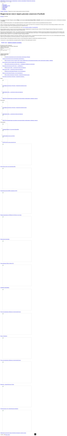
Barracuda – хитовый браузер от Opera (7, 384)
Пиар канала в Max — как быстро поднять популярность (13, 92)
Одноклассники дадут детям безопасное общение (9, 408)
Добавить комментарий (4, 54)
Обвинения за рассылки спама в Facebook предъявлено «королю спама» (13, 432)
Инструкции (5, 7)
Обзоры (4, 8)
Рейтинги (4, 9)
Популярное (5, 4)
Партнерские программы (4, 239)
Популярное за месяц (6, 5)
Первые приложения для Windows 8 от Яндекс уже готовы (10, 214)
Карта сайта (7, 434)
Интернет (6, 11)
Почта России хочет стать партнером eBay (8, 166)
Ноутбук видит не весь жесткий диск (9, 142)
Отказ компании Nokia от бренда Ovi (7, 263)
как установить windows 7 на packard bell (30, 27)
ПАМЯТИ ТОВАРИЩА (4, 287)
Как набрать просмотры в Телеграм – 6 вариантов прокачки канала (15, 85)
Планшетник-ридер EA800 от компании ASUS (8, 190)
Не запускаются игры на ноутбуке (9, 135)
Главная (1, 11)
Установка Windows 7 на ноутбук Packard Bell (11, 129)
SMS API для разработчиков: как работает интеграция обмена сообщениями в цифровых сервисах (20, 98)
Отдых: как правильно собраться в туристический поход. (10, 311)
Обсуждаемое (5, 6)
